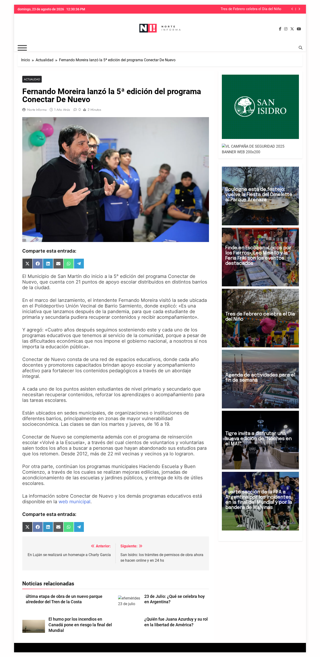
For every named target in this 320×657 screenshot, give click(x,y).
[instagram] (286, 29)
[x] (292, 29)
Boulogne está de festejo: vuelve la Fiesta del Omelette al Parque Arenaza (258, 194)
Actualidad (32, 79)
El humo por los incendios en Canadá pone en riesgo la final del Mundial (80, 625)
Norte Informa (37, 109)
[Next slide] (299, 9)
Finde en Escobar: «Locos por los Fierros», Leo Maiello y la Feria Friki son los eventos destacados (258, 256)
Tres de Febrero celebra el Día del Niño (251, 9)
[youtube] (298, 29)
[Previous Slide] (292, 9)
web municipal (74, 501)
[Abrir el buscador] (300, 48)
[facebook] (280, 29)
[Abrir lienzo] (22, 47)
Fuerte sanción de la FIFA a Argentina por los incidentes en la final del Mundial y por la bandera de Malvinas (258, 500)
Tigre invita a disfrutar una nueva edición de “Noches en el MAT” (258, 438)
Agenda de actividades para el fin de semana (260, 378)
